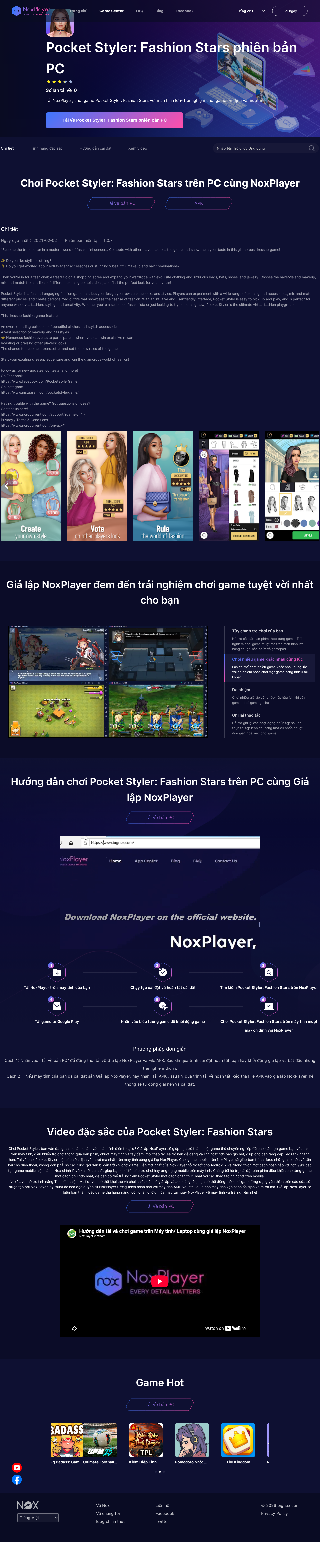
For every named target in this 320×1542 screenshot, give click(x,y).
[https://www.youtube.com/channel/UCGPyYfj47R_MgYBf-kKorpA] (17, 1468)
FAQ (140, 10)
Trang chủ (79, 10)
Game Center (112, 10)
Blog (160, 10)
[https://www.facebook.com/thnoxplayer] (17, 1480)
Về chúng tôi (108, 1513)
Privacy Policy (274, 1513)
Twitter (162, 1521)
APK (198, 203)
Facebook (185, 10)
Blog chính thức (111, 1521)
